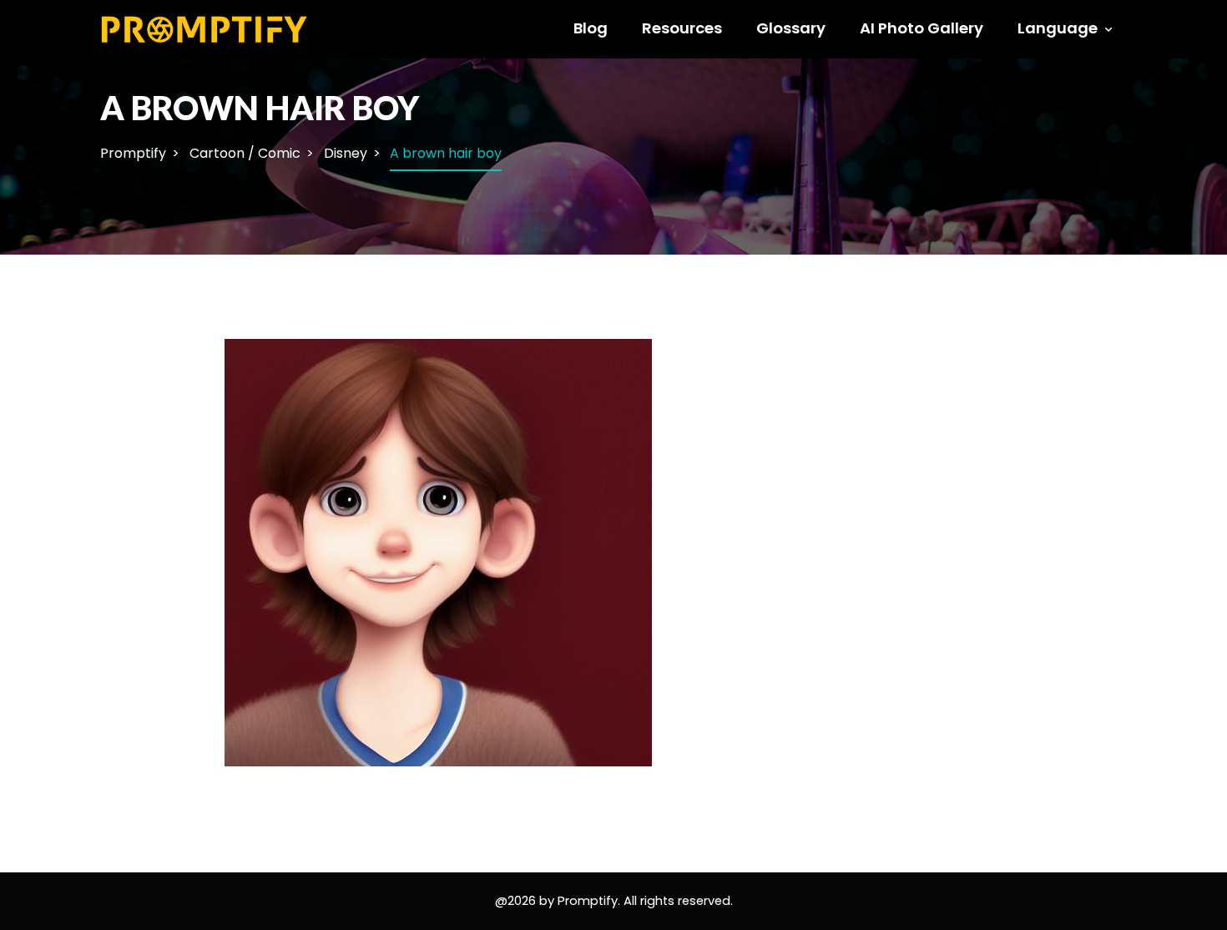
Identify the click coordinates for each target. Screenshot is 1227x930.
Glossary (791, 28)
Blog (590, 28)
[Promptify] (205, 28)
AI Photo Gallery (921, 28)
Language (1057, 28)
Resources (682, 28)
